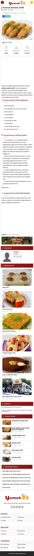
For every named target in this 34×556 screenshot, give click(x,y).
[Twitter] (14, 507)
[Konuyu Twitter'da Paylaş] (6, 16)
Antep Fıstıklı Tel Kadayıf (9, 331)
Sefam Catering (6, 487)
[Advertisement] (17, 70)
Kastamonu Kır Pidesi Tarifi (20, 420)
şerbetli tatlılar (9, 234)
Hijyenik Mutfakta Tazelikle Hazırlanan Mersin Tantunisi (16, 481)
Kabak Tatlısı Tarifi (7, 309)
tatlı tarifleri (16, 234)
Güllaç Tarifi (5, 287)
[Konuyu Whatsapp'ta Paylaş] (9, 16)
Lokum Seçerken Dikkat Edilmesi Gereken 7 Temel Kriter (16, 477)
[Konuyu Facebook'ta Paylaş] (3, 16)
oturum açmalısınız (17, 407)
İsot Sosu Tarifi (16, 457)
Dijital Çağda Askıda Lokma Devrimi (12, 396)
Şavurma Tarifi (16, 443)
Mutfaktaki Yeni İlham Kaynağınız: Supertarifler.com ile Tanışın (17, 484)
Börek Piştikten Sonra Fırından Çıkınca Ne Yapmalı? (20, 428)
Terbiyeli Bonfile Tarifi (18, 435)
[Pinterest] (20, 507)
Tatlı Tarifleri (10, 9)
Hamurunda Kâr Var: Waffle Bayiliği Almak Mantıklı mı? (16, 474)
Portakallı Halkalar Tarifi (8, 353)
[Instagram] (22, 507)
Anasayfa (5, 9)
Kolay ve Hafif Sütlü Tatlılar (9, 375)
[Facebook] (12, 507)
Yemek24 (8, 42)
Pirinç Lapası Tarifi (17, 450)
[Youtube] (17, 507)
